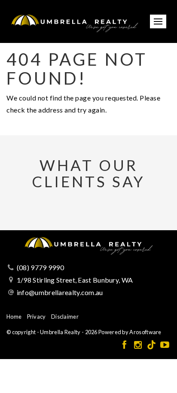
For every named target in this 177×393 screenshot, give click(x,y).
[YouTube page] (165, 345)
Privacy (36, 316)
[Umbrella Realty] (74, 20)
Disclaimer (65, 316)
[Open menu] (158, 21)
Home (13, 316)
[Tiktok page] (152, 345)
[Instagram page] (138, 345)
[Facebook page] (125, 345)
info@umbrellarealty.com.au (60, 292)
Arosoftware (145, 332)
